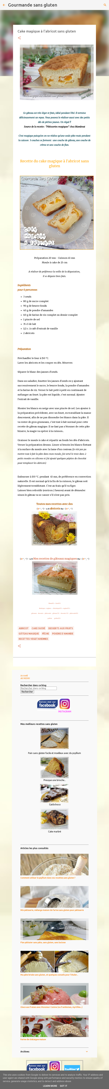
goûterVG (57, 618)
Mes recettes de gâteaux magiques (55, 558)
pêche (45, 633)
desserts (40, 613)
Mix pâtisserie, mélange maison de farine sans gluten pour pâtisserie (52, 910)
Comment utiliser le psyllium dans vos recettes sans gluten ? (47, 878)
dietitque (42, 608)
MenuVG (51, 603)
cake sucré (38, 628)
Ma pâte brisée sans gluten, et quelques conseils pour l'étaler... (49, 975)
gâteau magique (29, 633)
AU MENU (25, 678)
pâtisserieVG (74, 613)
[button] (19, 38)
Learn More (50, 1086)
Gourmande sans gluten (32, 4)
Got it (63, 1086)
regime (48, 608)
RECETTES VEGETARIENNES (33, 638)
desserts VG (64, 613)
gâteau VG (55, 613)
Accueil (24, 675)
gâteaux (34, 613)
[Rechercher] (61, 5)
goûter (50, 618)
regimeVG (66, 608)
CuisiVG (58, 603)
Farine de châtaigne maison (33, 1039)
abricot (24, 628)
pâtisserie (48, 613)
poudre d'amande (62, 633)
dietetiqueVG (57, 608)
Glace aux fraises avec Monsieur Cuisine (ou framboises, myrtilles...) (51, 1007)
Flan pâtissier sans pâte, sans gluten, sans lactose (43, 942)
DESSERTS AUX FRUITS (60, 628)
